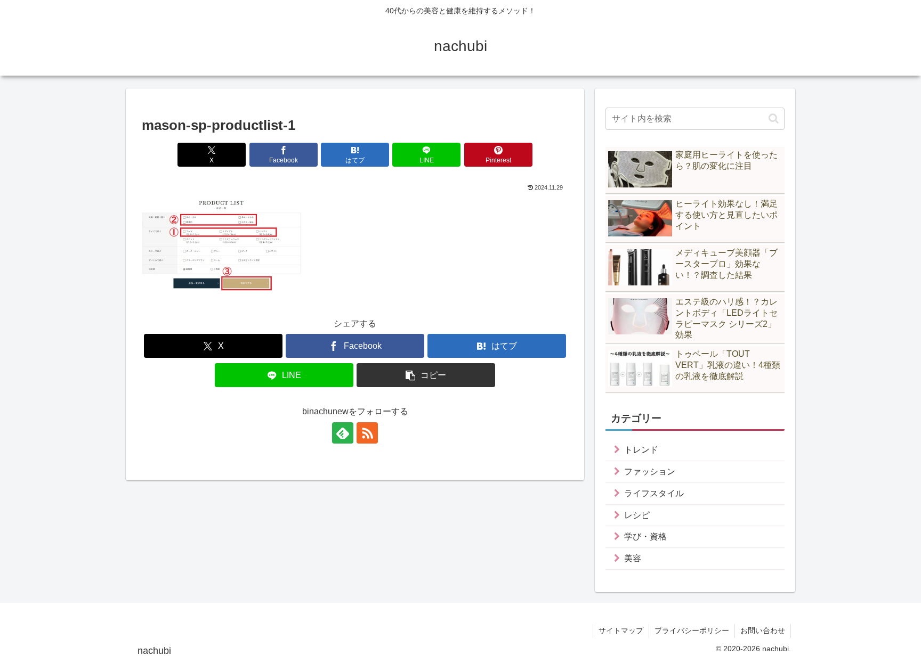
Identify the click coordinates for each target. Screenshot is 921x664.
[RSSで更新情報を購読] (367, 433)
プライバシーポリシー (692, 630)
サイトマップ (621, 630)
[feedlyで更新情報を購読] (342, 433)
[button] (426, 375)
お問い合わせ (762, 630)
